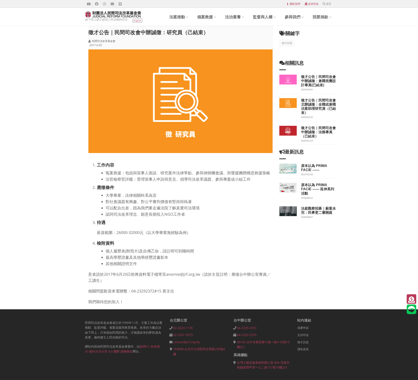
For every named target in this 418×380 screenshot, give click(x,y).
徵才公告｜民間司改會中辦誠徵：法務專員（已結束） (318, 132)
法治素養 (233, 16)
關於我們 (295, 4)
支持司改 (313, 4)
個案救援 (205, 16)
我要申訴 (303, 328)
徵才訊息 (287, 43)
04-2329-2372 (246, 328)
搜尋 (328, 4)
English (137, 20)
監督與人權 (263, 16)
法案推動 (177, 16)
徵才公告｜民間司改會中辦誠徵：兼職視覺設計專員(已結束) (318, 81)
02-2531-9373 (183, 335)
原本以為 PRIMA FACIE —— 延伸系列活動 (317, 189)
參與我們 (292, 16)
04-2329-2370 (246, 335)
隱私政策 (303, 349)
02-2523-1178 (183, 328)
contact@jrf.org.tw (186, 342)
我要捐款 (320, 16)
